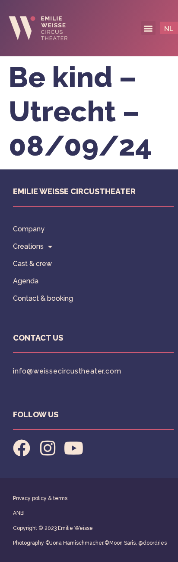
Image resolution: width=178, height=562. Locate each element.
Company (28, 229)
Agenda (25, 281)
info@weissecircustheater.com (67, 371)
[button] (148, 28)
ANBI (19, 513)
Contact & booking (43, 298)
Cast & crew (32, 264)
